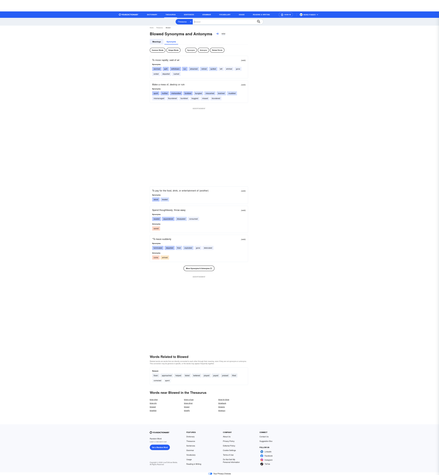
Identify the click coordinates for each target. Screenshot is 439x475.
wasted (156, 219)
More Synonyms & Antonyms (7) (199, 268)
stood (156, 199)
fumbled (188, 93)
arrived (165, 257)
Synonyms (171, 41)
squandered (168, 219)
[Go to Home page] (128, 15)
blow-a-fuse (189, 399)
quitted (213, 69)
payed (215, 375)
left (221, 69)
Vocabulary (190, 455)
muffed (164, 93)
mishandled (176, 93)
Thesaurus (182, 21)
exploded (188, 248)
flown (156, 375)
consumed (193, 219)
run (184, 69)
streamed (194, 69)
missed (205, 98)
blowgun (221, 410)
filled (234, 375)
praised (225, 375)
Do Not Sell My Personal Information (231, 460)
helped (178, 375)
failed (187, 375)
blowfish (153, 410)
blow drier (154, 399)
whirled (229, 69)
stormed (157, 69)
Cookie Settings (229, 450)
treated (165, 199)
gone (238, 69)
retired (204, 69)
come (156, 257)
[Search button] (259, 21)
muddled (232, 93)
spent (167, 380)
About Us (226, 436)
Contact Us (264, 436)
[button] (286, 14)
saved (156, 228)
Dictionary (190, 436)
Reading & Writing (193, 464)
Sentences (190, 445)
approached (167, 375)
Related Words (217, 50)
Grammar (190, 450)
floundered (172, 98)
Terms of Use (228, 455)
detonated (208, 248)
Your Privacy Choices (222, 473)
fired (179, 248)
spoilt (156, 93)
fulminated (158, 248)
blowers (221, 407)
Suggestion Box (266, 441)
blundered (216, 98)
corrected (157, 380)
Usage (189, 459)
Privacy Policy (228, 441)
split (165, 69)
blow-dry (153, 403)
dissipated (181, 219)
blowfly (187, 410)
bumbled (184, 98)
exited (156, 74)
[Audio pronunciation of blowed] (217, 33)
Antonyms (203, 50)
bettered (196, 375)
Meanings (156, 41)
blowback (222, 403)
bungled (198, 93)
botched (221, 93)
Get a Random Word (160, 447)
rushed (176, 74)
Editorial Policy (229, 445)
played (206, 375)
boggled (195, 98)
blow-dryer (188, 403)
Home (152, 28)
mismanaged (159, 98)
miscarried (210, 93)
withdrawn (175, 69)
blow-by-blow (223, 399)
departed (166, 74)
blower (187, 407)
